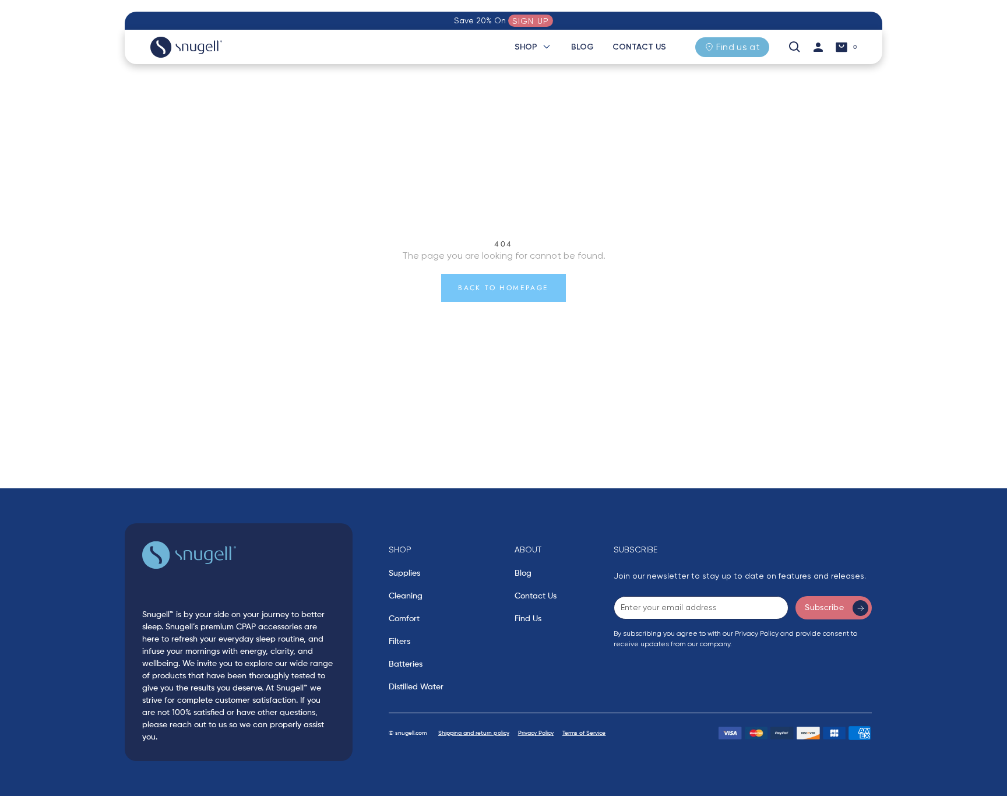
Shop (526, 47)
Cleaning (405, 596)
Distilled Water (416, 687)
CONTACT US (639, 47)
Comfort (404, 619)
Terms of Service (583, 733)
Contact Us (536, 596)
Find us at (738, 46)
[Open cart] (841, 47)
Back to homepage (503, 288)
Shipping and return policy (473, 733)
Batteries (405, 664)
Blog (582, 47)
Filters (399, 641)
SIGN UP (530, 21)
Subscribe (824, 608)
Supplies (404, 573)
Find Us (528, 619)
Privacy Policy (536, 733)
